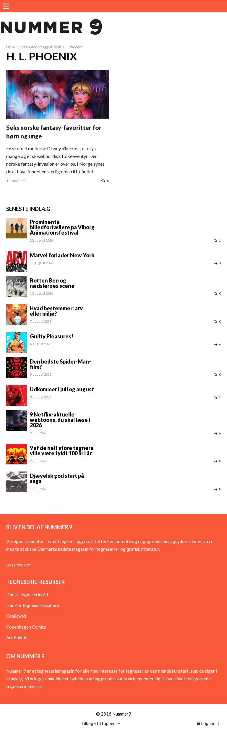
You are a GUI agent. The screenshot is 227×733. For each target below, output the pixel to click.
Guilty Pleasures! (51, 336)
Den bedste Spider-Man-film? (60, 364)
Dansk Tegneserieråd (27, 594)
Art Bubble (16, 637)
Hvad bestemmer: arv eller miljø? (56, 311)
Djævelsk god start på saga (57, 478)
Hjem (10, 47)
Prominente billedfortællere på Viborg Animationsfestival (62, 227)
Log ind (207, 723)
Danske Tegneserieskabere (32, 605)
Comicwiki (16, 616)
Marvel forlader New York (62, 255)
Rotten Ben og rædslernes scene (52, 283)
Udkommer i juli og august (62, 389)
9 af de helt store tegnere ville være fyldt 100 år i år (62, 450)
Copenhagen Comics (26, 626)
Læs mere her (18, 564)
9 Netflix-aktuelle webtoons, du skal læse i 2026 (60, 420)
